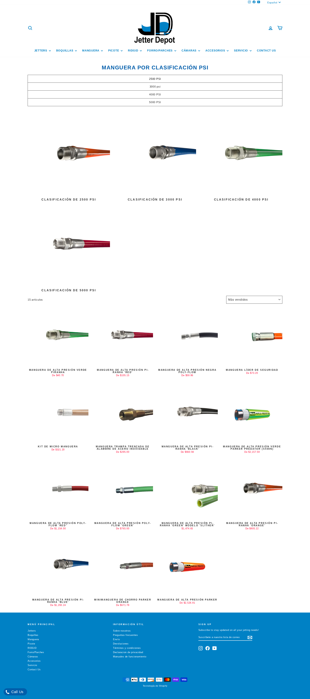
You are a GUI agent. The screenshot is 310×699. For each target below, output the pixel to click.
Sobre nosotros (122, 630)
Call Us (17, 692)
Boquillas (65, 50)
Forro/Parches (160, 50)
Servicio (241, 50)
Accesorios (215, 50)
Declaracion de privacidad (128, 652)
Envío (116, 639)
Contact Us (266, 50)
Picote (114, 50)
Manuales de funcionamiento (129, 656)
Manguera (91, 50)
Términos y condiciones (127, 648)
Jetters (41, 50)
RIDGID (133, 50)
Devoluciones (121, 643)
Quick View (57, 363)
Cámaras (189, 50)
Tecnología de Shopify (155, 686)
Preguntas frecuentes (125, 635)
